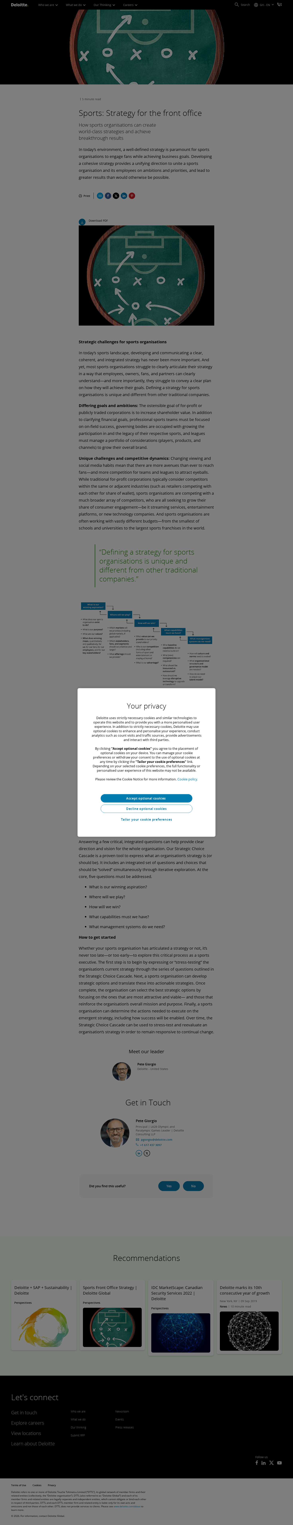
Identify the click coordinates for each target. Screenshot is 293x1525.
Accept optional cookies (146, 798)
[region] (146, 762)
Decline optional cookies (146, 809)
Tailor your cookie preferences (146, 819)
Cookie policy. (187, 779)
